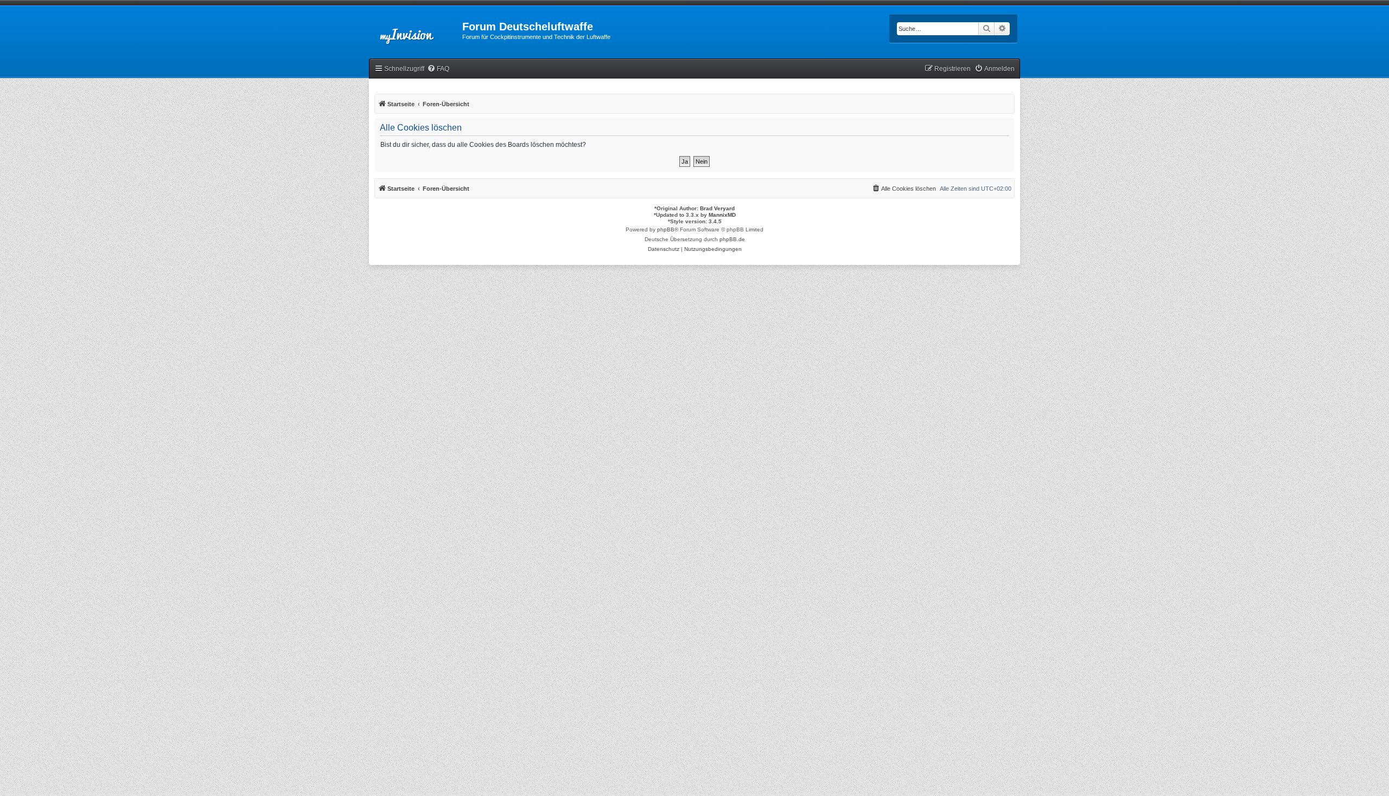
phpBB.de (732, 239)
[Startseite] (415, 29)
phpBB (665, 229)
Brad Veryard (717, 208)
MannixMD (722, 215)
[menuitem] (438, 69)
